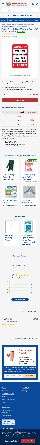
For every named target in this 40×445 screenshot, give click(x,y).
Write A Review (20, 299)
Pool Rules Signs (29, 24)
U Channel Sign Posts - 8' (9, 176)
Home (3, 24)
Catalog (24, 391)
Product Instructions (8, 399)
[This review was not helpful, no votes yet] (36, 338)
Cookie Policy (21, 436)
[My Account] (32, 4)
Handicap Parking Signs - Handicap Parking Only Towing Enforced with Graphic (28, 240)
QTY (3, 94)
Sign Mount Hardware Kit (27, 202)
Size (6, 142)
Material (8, 145)
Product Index (6, 415)
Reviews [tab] (16, 265)
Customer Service (8, 393)
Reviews (4, 402)
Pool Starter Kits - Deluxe (10, 202)
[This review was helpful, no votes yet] (32, 338)
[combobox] (30, 311)
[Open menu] (3, 4)
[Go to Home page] (16, 4)
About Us (5, 391)
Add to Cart (20, 100)
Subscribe (29, 376)
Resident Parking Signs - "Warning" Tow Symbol (28, 177)
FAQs (3, 396)
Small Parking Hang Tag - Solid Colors (11, 238)
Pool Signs (20, 24)
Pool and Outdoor (11, 24)
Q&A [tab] (25, 265)
